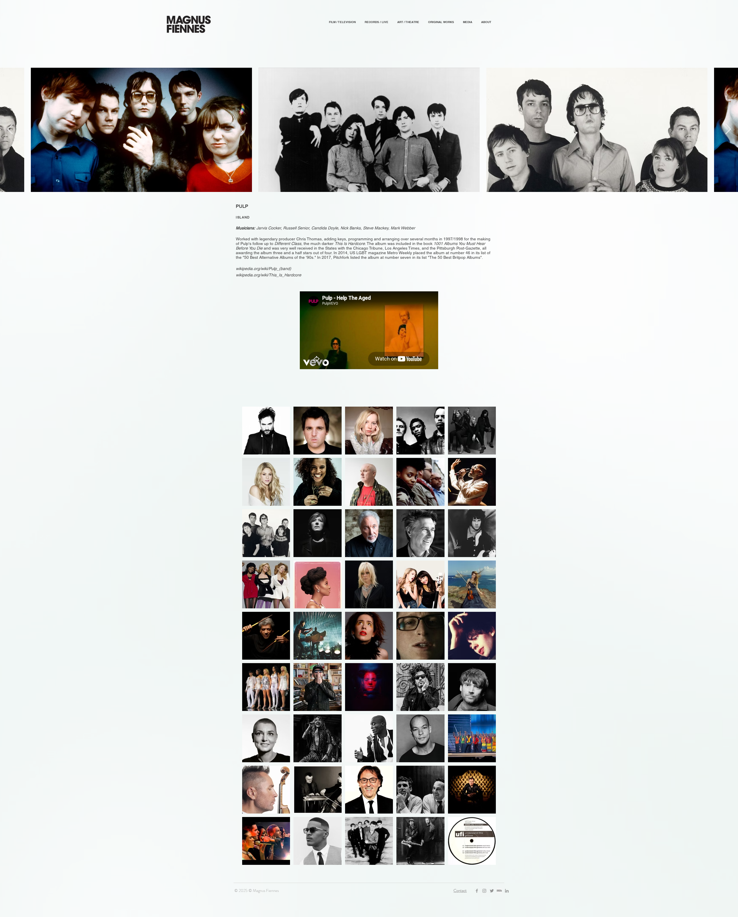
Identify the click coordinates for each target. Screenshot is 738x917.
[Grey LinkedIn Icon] (506, 890)
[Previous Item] (10, 129)
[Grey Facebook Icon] (476, 890)
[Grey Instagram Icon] (484, 890)
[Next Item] (728, 129)
